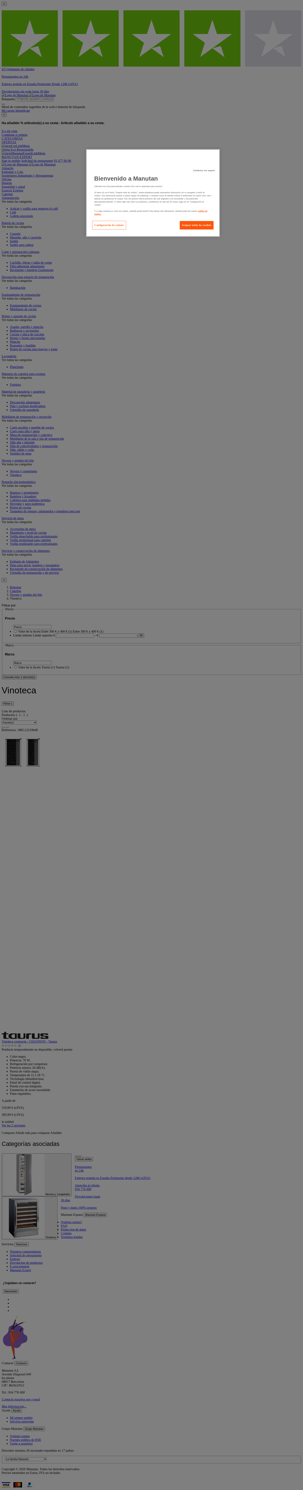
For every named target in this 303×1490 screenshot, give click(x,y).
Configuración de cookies (109, 225)
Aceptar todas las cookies (196, 225)
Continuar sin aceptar (204, 170)
